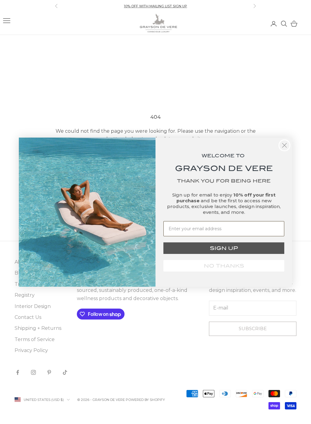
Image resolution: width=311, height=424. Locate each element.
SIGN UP (224, 248)
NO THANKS (224, 266)
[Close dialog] (284, 145)
